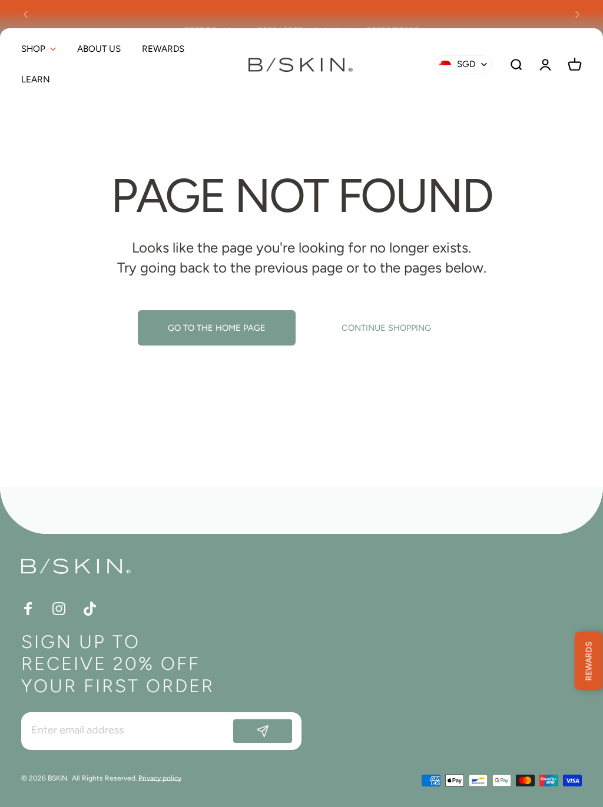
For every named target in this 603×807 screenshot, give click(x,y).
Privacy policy (159, 778)
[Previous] (26, 14)
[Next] (577, 14)
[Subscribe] (262, 731)
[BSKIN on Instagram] (59, 609)
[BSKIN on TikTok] (89, 609)
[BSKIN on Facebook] (28, 609)
